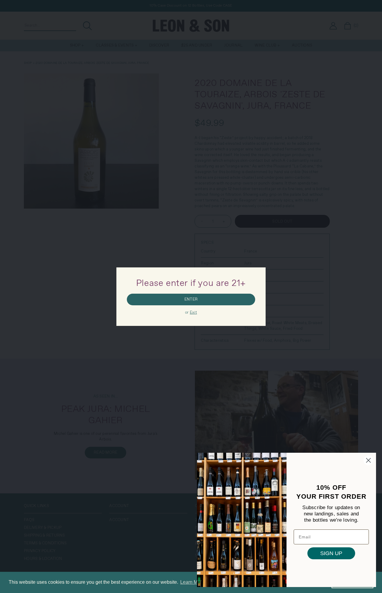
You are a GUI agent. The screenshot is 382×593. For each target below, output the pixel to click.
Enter (191, 299)
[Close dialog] (368, 460)
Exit (193, 312)
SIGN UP (331, 553)
